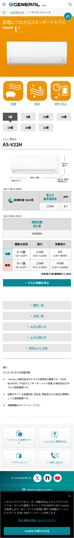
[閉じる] (69, 496)
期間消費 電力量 (37, 224)
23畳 (46, 127)
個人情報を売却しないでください (37, 520)
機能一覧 (38, 305)
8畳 (28, 117)
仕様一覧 (38, 316)
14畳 (64, 117)
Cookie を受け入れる (37, 531)
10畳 (46, 117)
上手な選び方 (38, 337)
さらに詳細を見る (38, 283)
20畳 (28, 127)
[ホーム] (4, 12)
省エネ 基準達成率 (50, 196)
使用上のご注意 (38, 348)
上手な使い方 (38, 326)
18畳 (10, 127)
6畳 (10, 117)
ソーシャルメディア (21, 478)
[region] (37, 514)
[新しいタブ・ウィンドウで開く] (37, 475)
